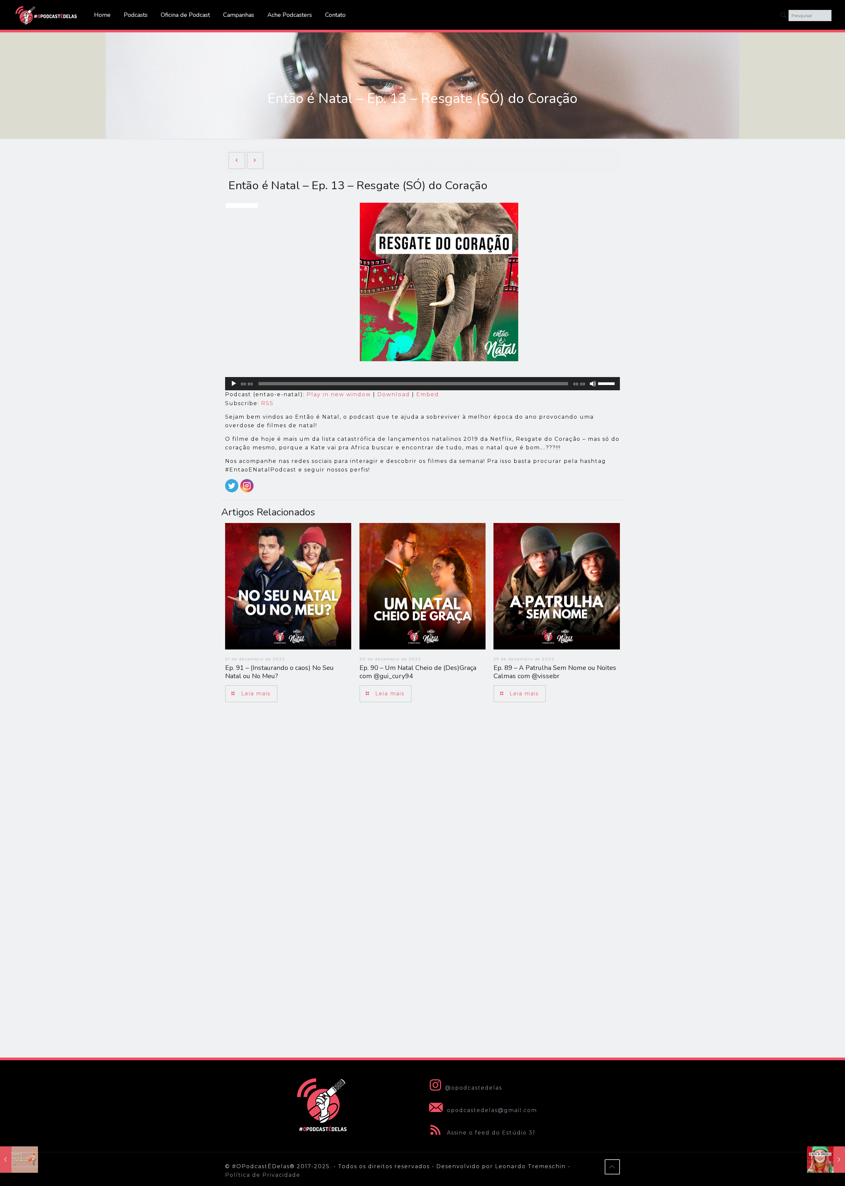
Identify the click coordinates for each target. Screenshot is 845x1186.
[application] (422, 383)
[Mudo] (593, 383)
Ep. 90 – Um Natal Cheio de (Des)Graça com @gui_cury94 (417, 671)
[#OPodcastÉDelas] (46, 15)
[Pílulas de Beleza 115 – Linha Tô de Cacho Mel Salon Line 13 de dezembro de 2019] (19, 1159)
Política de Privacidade (262, 1175)
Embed (427, 394)
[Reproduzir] (233, 383)
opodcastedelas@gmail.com (491, 1110)
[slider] (607, 383)
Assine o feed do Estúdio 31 (490, 1133)
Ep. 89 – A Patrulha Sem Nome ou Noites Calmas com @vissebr (554, 671)
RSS (267, 403)
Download (393, 394)
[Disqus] (422, 800)
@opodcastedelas (473, 1088)
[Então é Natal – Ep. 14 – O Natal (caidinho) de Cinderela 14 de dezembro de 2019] (826, 1159)
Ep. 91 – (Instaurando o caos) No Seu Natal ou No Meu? (279, 671)
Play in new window (339, 394)
